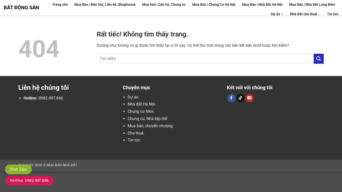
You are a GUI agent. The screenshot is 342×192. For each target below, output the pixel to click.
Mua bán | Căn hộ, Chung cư (164, 4)
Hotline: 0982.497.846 (29, 180)
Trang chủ (60, 4)
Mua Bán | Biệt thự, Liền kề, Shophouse (105, 4)
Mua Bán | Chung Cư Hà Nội (214, 4)
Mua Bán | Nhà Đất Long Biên (312, 4)
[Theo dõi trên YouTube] (249, 98)
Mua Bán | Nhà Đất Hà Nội (262, 4)
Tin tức (332, 14)
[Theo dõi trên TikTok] (240, 98)
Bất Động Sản (21, 7)
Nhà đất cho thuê (303, 14)
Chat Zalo (18, 169)
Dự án (275, 14)
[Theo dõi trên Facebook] (231, 98)
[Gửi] (319, 59)
